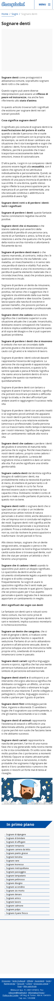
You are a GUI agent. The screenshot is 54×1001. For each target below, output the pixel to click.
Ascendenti (39, 981)
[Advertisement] (27, 50)
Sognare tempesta (15, 845)
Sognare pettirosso (15, 879)
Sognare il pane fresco (17, 913)
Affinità (30, 981)
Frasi (20, 986)
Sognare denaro (14, 894)
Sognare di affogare (15, 841)
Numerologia (9, 983)
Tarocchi (20, 983)
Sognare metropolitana (17, 868)
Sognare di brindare (15, 838)
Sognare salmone (14, 905)
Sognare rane (12, 860)
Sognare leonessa (15, 864)
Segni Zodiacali (18, 981)
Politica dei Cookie (10, 995)
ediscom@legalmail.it (18, 992)
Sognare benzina (14, 856)
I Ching (29, 983)
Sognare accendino (15, 886)
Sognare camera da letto (18, 849)
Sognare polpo (13, 909)
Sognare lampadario (16, 875)
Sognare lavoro (13, 901)
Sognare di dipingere (16, 834)
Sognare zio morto (15, 890)
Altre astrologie (30, 986)
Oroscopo (6, 981)
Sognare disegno (14, 883)
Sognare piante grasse (17, 853)
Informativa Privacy (36, 992)
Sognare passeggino (16, 871)
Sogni (48, 981)
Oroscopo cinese (41, 983)
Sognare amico (13, 898)
